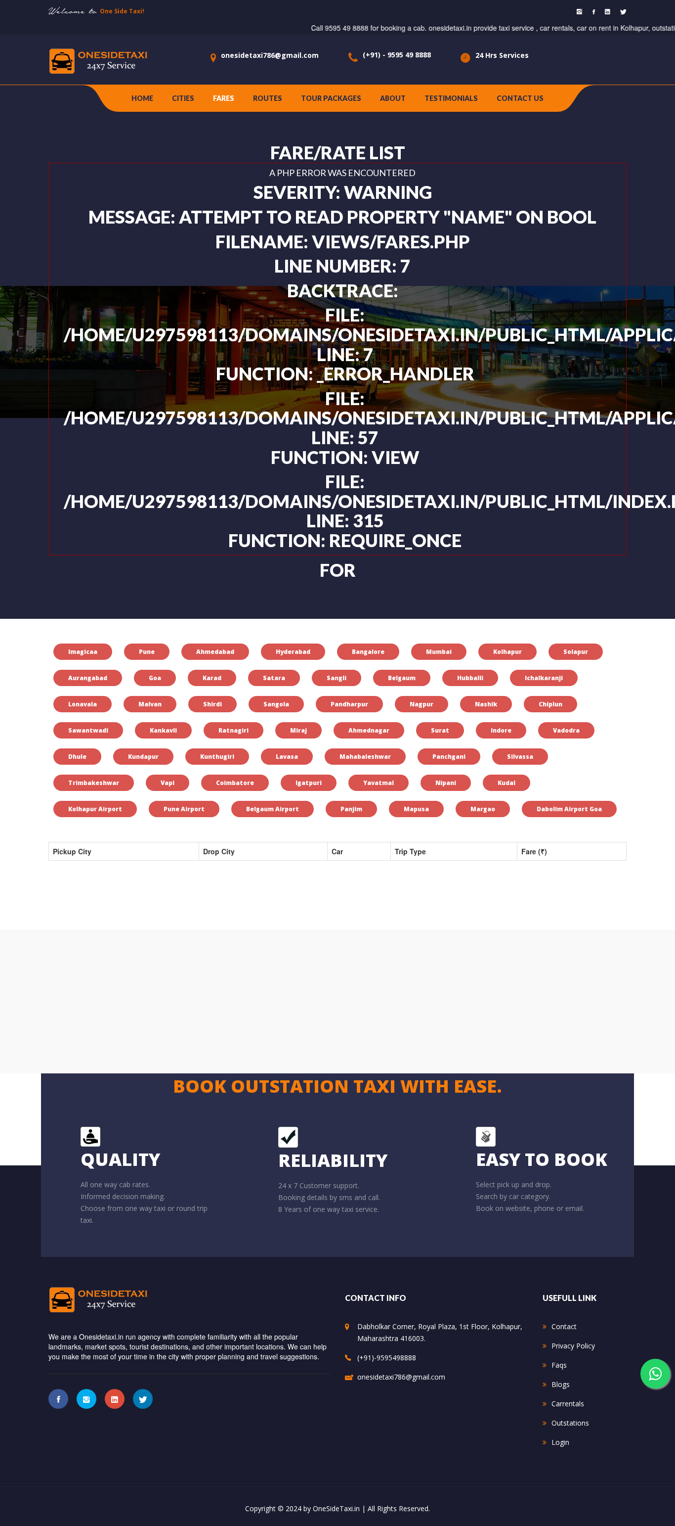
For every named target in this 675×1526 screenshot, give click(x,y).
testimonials (451, 98)
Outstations (570, 1423)
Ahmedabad (215, 651)
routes (267, 98)
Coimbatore (235, 783)
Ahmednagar (368, 730)
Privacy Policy (573, 1345)
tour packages (331, 98)
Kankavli (163, 730)
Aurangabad (87, 678)
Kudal (506, 783)
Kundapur (143, 756)
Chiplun (550, 704)
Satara (274, 678)
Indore (501, 730)
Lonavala (82, 704)
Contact (564, 1326)
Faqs (559, 1365)
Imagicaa (82, 651)
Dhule (77, 756)
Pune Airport (184, 809)
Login (560, 1442)
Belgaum (402, 678)
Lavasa (287, 756)
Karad (212, 678)
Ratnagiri (233, 730)
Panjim (351, 809)
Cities (183, 98)
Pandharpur (349, 704)
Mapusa (416, 809)
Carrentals (567, 1403)
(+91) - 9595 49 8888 (397, 54)
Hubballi (470, 678)
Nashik (486, 704)
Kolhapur (507, 651)
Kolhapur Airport (95, 809)
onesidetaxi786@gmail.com (270, 55)
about (393, 98)
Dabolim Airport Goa (569, 809)
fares (223, 98)
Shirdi (212, 704)
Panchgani (448, 756)
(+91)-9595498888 (386, 1357)
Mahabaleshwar (365, 756)
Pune (147, 651)
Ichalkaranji (544, 678)
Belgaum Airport (272, 809)
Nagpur (421, 704)
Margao (482, 809)
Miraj (298, 730)
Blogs (560, 1384)
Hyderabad (293, 651)
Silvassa (520, 756)
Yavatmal (378, 783)
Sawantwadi (88, 730)
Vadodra (566, 730)
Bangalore (368, 651)
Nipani (445, 783)
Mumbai (439, 651)
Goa (155, 678)
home (142, 98)
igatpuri (308, 783)
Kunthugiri (217, 756)
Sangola (276, 704)
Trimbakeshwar (93, 783)
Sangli (336, 678)
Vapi (167, 783)
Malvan (150, 704)
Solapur (575, 651)
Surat (440, 730)
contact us (520, 98)
